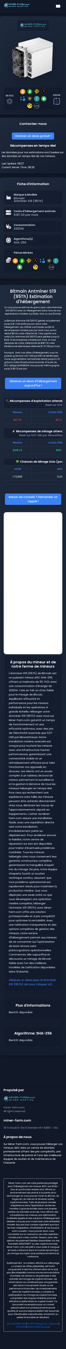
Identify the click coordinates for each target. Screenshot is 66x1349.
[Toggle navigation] (58, 6)
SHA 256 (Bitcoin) (16, 1323)
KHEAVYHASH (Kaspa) (38, 1326)
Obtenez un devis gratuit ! (33, 136)
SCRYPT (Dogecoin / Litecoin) (42, 1323)
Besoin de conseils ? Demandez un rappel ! (33, 499)
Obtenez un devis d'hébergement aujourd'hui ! (33, 383)
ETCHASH (21, 1326)
